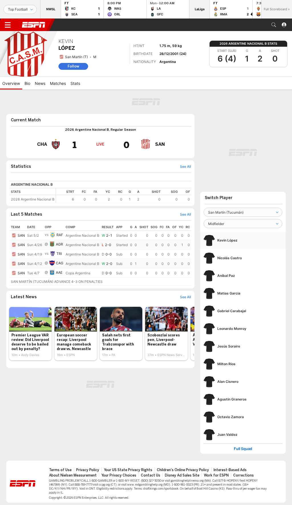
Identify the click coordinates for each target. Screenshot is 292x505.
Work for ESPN (216, 475)
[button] (273, 25)
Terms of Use (60, 470)
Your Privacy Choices (118, 475)
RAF (59, 235)
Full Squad (243, 449)
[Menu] (7, 25)
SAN (21, 235)
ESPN (33, 25)
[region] (123, 195)
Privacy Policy (87, 470)
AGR (59, 244)
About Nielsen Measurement (73, 475)
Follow (73, 66)
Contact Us (150, 475)
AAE (59, 272)
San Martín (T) (76, 57)
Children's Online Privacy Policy (183, 470)
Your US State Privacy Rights (128, 470)
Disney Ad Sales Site (182, 475)
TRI (59, 254)
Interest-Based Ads (230, 470)
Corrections (243, 475)
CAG (59, 263)
